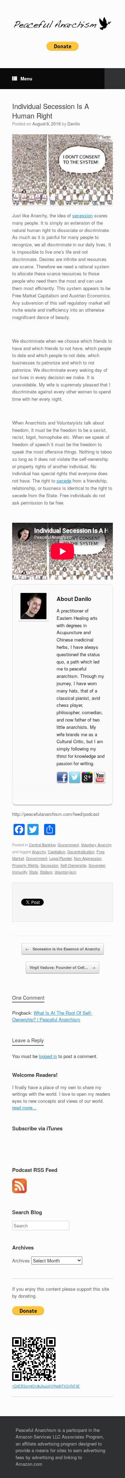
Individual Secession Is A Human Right (50, 111)
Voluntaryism (65, 872)
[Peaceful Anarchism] (62, 23)
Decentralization (80, 851)
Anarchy (39, 851)
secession (82, 215)
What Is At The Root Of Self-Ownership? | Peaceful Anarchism (52, 1016)
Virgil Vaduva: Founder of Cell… (62, 967)
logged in (48, 1056)
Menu (26, 78)
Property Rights (25, 865)
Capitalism (56, 851)
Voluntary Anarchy (96, 844)
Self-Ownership (73, 865)
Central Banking (42, 844)
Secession (49, 865)
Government (68, 844)
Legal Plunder (60, 858)
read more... (24, 1107)
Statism (46, 872)
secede (64, 480)
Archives (21, 1260)
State (33, 872)
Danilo (73, 123)
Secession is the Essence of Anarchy (62, 948)
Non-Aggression (87, 858)
